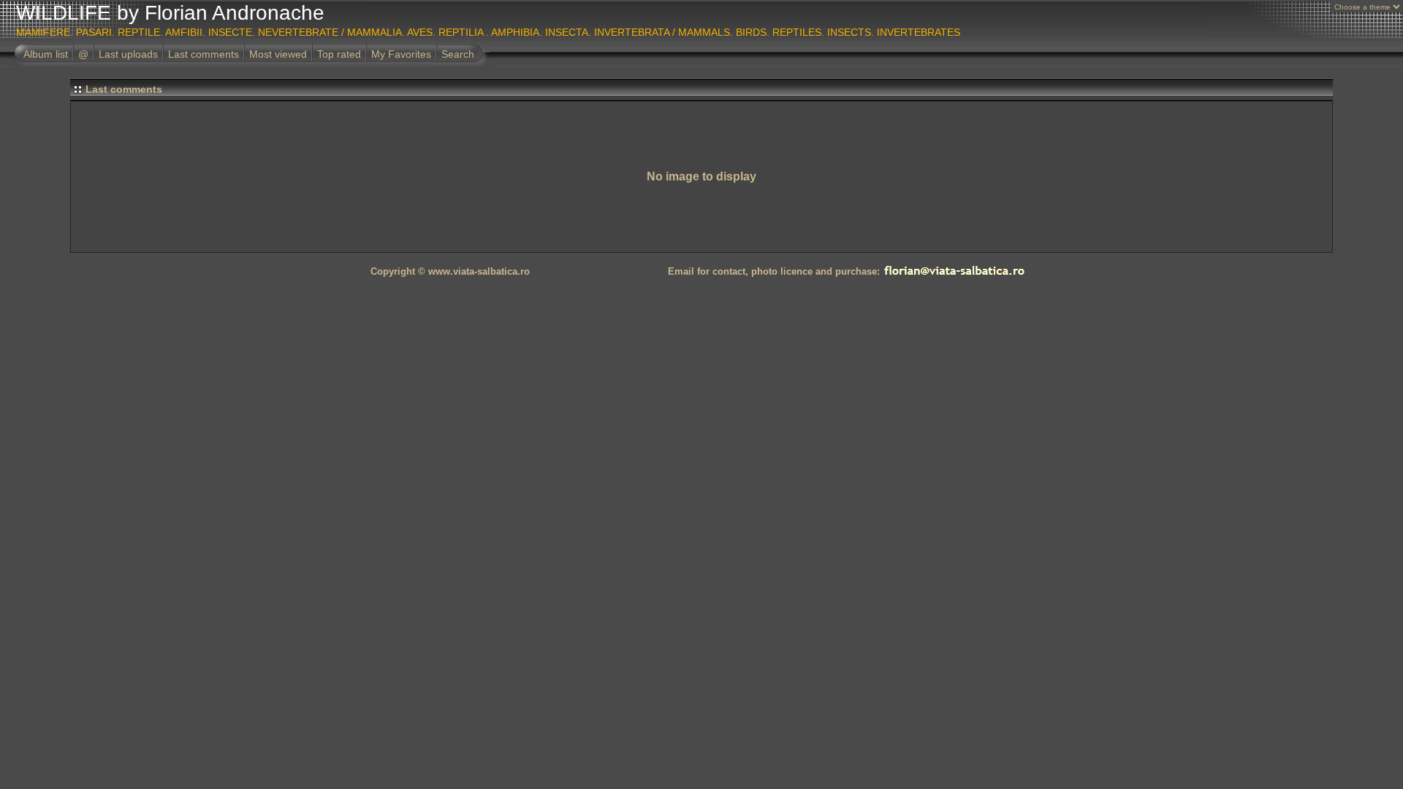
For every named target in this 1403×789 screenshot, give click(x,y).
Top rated (339, 54)
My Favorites (401, 54)
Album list (45, 54)
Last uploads (128, 54)
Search (457, 54)
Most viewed (278, 54)
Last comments (203, 54)
